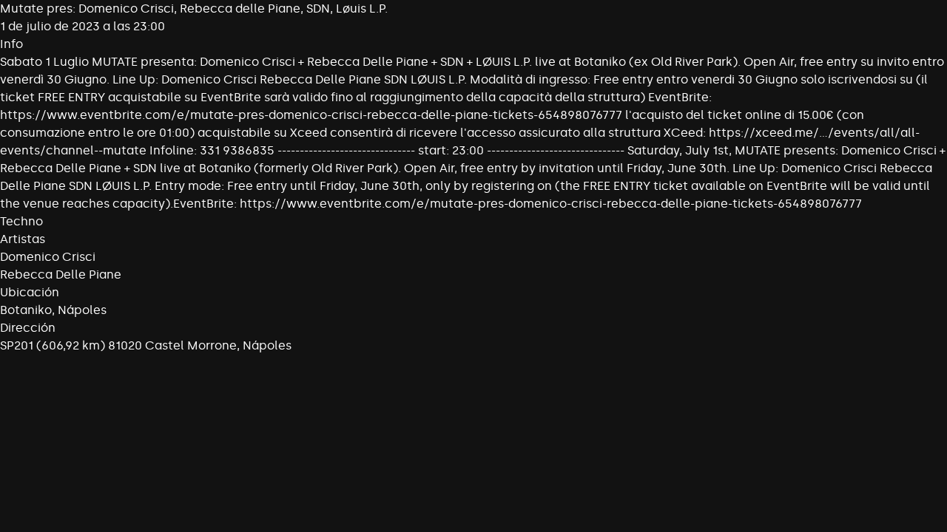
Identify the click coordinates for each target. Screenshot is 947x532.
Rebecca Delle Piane (60, 274)
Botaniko (26, 310)
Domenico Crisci (47, 257)
